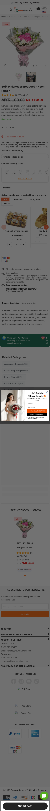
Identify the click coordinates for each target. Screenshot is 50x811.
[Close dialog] (47, 392)
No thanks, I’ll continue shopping (36, 414)
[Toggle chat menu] (44, 796)
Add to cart (25, 806)
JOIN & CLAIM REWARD (37, 411)
